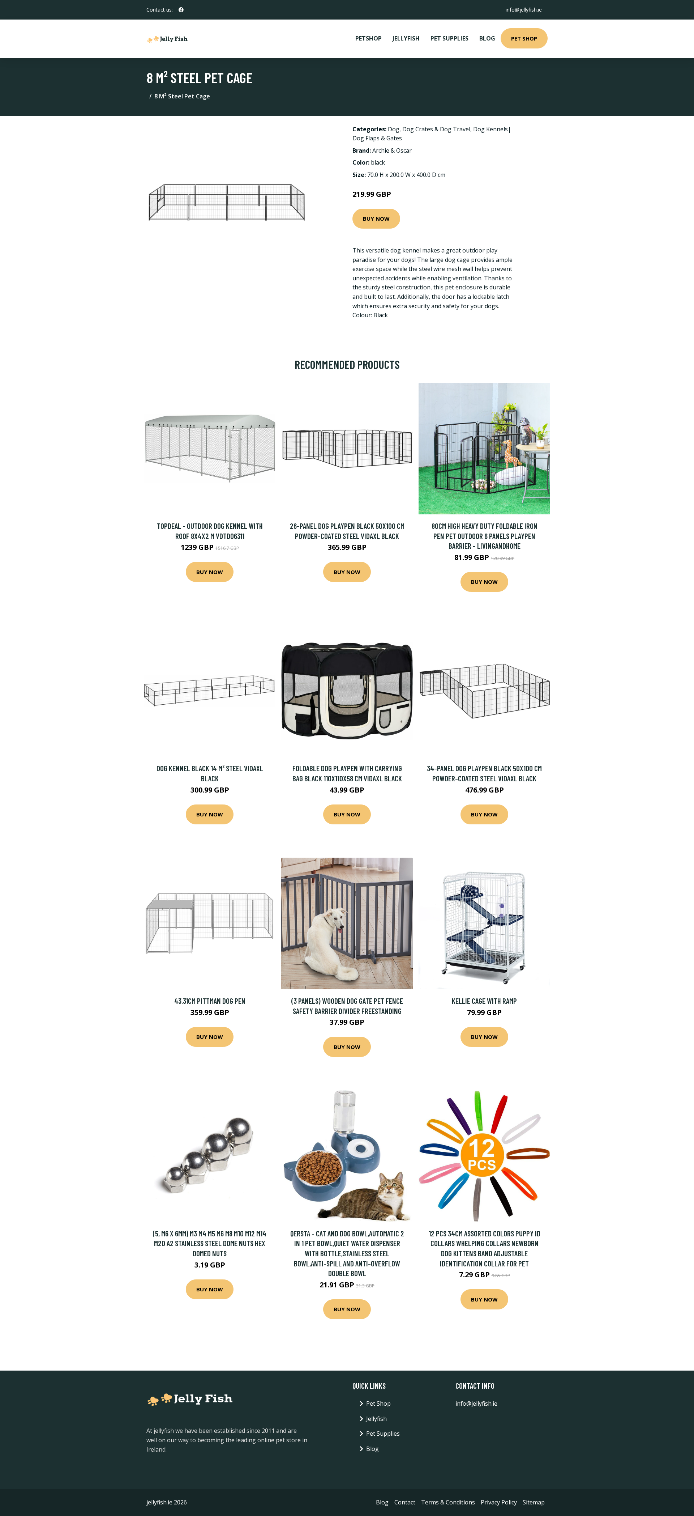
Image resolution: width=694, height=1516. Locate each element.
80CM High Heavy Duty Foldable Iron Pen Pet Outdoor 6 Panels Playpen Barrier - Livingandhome (484, 535)
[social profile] (181, 10)
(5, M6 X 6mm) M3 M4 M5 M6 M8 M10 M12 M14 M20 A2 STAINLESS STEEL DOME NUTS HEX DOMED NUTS (209, 1243)
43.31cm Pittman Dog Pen (209, 1000)
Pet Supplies (449, 38)
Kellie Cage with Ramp (484, 1000)
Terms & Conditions (448, 1502)
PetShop (368, 38)
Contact (404, 1502)
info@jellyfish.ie (524, 9)
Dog (393, 129)
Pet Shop (524, 38)
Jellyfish (406, 38)
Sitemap (534, 1502)
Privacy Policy (499, 1502)
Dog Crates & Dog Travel (436, 129)
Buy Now (376, 218)
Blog (487, 38)
